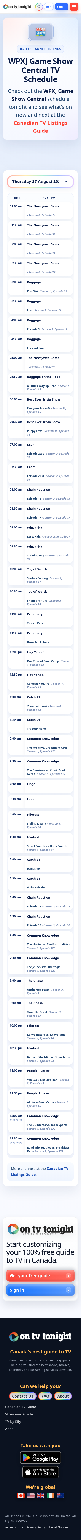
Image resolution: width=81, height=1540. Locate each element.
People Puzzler (38, 1071)
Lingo (31, 784)
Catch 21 (33, 697)
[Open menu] (74, 7)
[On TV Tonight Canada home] (40, 1229)
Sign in (62, 7)
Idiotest (33, 814)
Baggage (34, 282)
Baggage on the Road (43, 377)
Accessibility (14, 1527)
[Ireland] (50, 1495)
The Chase (35, 981)
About (63, 1396)
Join (49, 7)
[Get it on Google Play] (40, 1457)
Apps (9, 1428)
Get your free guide (30, 1275)
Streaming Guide (19, 1414)
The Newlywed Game (43, 206)
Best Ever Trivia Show (43, 399)
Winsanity (34, 527)
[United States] (31, 1495)
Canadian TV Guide (20, 1406)
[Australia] (60, 1495)
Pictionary (35, 614)
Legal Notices (58, 1527)
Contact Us (22, 1396)
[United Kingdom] (40, 1495)
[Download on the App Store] (40, 1472)
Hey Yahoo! (35, 652)
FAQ (45, 1396)
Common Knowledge (43, 739)
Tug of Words (37, 569)
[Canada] (21, 1495)
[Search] (39, 7)
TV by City (13, 1421)
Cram (31, 445)
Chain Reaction (38, 490)
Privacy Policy (36, 1527)
